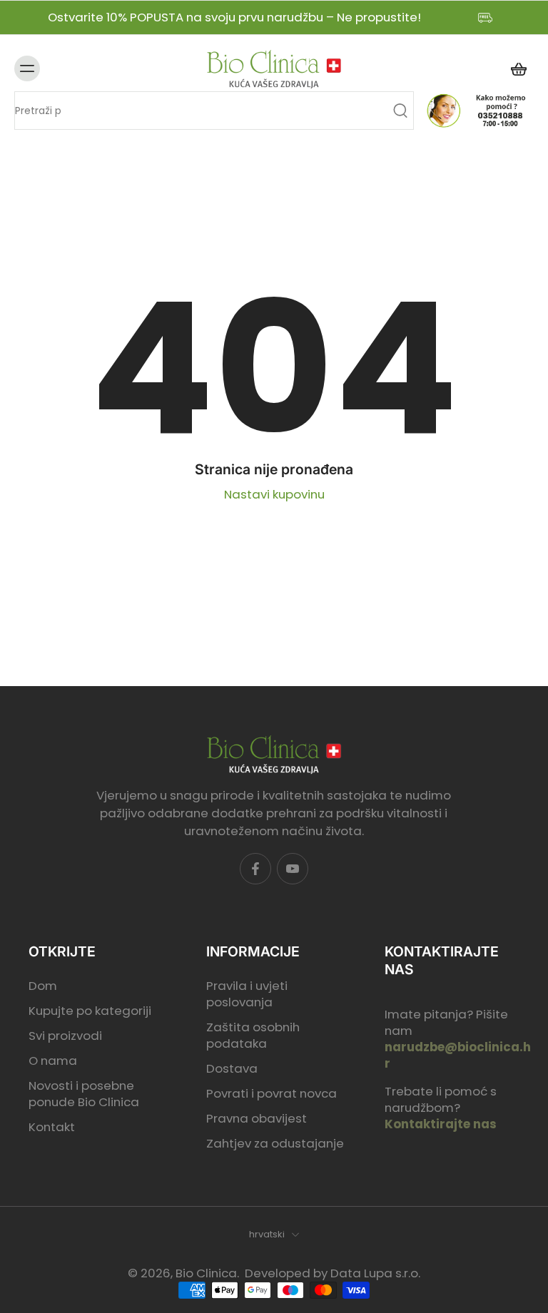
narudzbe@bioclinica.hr (458, 1055)
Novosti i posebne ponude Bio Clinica (84, 1094)
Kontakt (52, 1127)
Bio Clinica (206, 1273)
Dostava (232, 1069)
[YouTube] (292, 868)
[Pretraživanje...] (400, 111)
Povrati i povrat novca (271, 1093)
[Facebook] (255, 868)
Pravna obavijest (256, 1118)
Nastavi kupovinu (274, 494)
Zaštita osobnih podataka (253, 1035)
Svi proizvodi (65, 1036)
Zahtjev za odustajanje (275, 1143)
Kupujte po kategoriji (90, 1010)
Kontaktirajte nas (441, 1124)
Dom (43, 985)
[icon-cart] (518, 69)
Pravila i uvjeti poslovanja (247, 993)
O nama (53, 1061)
